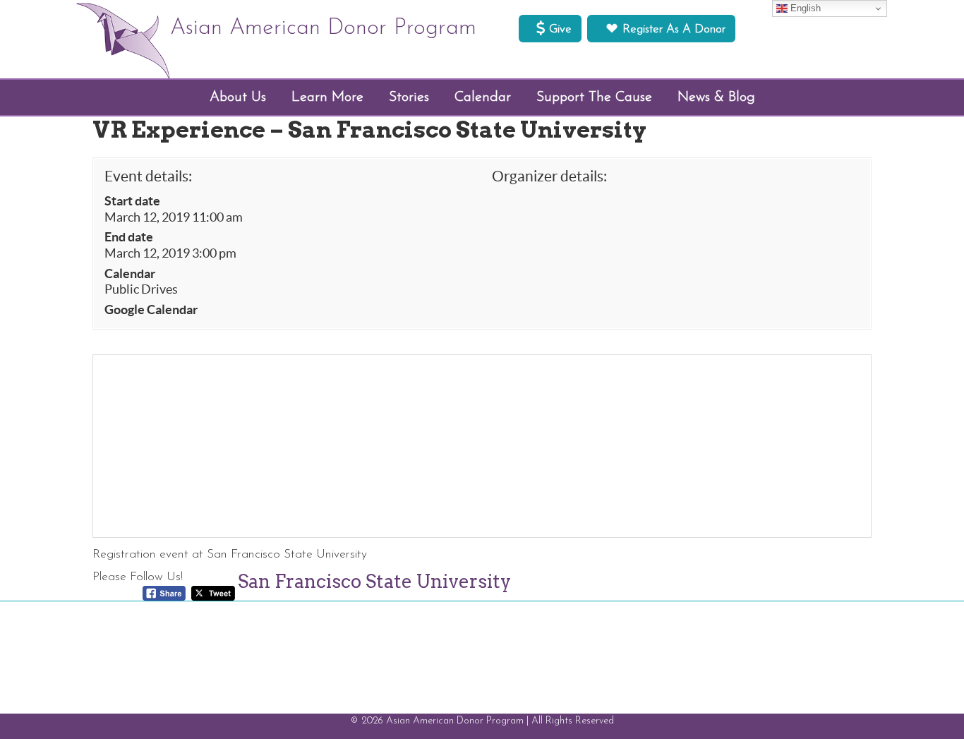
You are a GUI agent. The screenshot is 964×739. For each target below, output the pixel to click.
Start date (132, 201)
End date (128, 237)
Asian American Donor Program (323, 28)
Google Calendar (151, 310)
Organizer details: (549, 176)
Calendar (129, 274)
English (804, 8)
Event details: (148, 176)
